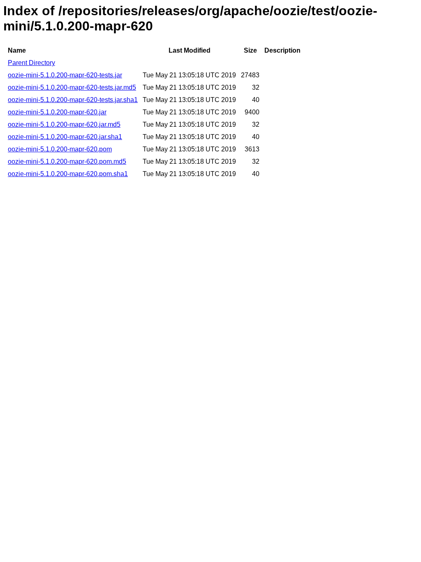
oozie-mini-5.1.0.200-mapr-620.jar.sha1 (65, 136)
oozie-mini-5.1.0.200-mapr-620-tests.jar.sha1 (73, 99)
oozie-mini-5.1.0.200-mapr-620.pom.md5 (67, 161)
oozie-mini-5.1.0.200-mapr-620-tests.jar (65, 75)
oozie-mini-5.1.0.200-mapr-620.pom (60, 149)
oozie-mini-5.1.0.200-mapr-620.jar (57, 112)
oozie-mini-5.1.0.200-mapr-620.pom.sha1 (68, 173)
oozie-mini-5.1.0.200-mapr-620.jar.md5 (64, 124)
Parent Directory (31, 62)
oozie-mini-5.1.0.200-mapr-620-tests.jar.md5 (72, 87)
